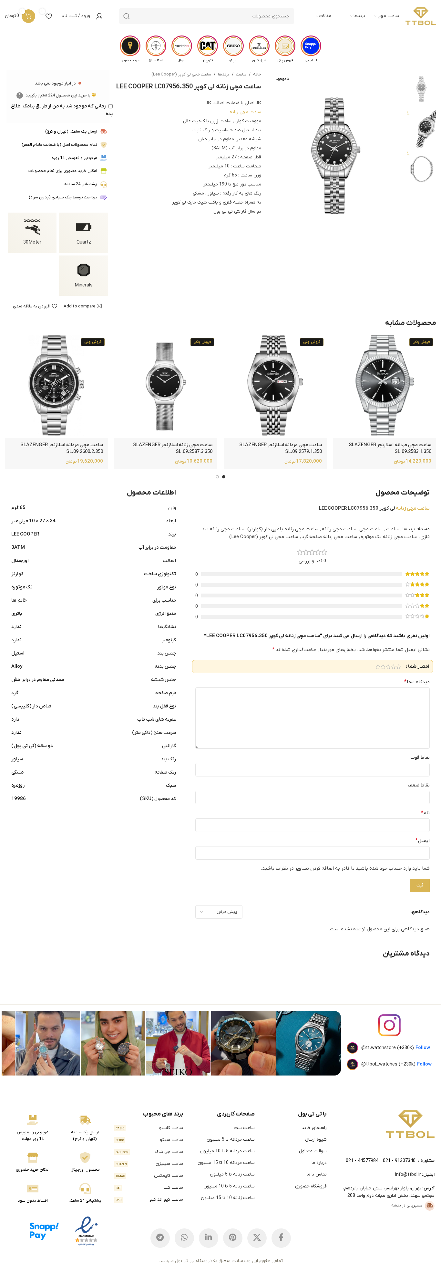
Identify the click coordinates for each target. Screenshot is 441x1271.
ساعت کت (149, 1188)
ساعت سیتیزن (149, 1164)
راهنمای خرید (314, 1128)
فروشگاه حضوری (311, 1186)
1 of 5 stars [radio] (398, 666)
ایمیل (422, 840)
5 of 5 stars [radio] (377, 666)
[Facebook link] (281, 1238)
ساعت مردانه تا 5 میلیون (231, 1139)
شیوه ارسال (316, 1139)
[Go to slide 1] (223, 476)
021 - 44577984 (362, 1161)
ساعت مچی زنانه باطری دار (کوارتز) (282, 529)
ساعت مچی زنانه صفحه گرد (329, 537)
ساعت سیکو (149, 1140)
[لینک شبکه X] (257, 1238)
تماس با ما (317, 1174)
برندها (223, 74)
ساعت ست (244, 1128)
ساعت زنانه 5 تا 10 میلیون (229, 1186)
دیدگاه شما (417, 682)
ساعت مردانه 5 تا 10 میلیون (227, 1151)
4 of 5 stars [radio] (382, 666)
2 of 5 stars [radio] (393, 666)
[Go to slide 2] (217, 476)
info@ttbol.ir (408, 1175)
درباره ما (319, 1163)
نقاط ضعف (419, 785)
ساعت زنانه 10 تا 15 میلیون (228, 1198)
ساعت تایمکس (149, 1176)
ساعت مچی (371, 529)
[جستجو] (126, 16)
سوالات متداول (313, 1151)
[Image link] (410, 1123)
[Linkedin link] (208, 1238)
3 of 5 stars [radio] (388, 666)
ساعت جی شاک (149, 1152)
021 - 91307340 (399, 1161)
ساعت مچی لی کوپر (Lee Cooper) (181, 74)
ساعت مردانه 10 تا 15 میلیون (226, 1163)
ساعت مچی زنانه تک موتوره (389, 537)
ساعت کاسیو (149, 1128)
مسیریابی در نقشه (406, 1205)
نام (425, 813)
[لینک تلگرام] (160, 1238)
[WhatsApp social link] (184, 1238)
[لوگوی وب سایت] (420, 16)
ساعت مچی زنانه (245, 112)
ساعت (241, 74)
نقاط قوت (420, 757)
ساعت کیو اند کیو (149, 1199)
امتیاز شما (418, 666)
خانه (257, 74)
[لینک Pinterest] (232, 1238)
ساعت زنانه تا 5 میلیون (232, 1174)
